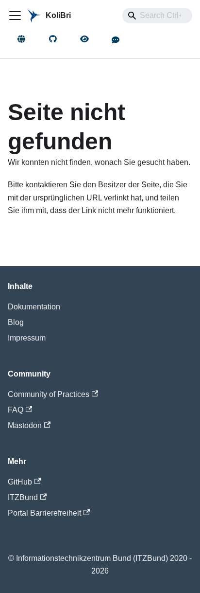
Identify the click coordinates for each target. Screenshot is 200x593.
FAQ (15, 410)
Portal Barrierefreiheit (44, 513)
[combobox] (157, 15)
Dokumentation (34, 307)
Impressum (27, 338)
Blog (16, 322)
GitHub (20, 482)
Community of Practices (48, 394)
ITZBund (23, 497)
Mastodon (25, 425)
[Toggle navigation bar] (15, 15)
